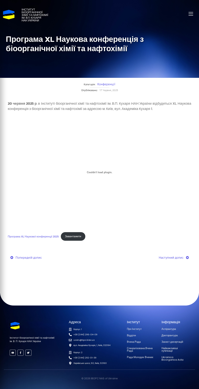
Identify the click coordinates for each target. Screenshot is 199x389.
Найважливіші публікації (169, 349)
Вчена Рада (134, 342)
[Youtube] (13, 353)
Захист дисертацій (172, 342)
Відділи (131, 335)
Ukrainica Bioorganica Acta (172, 358)
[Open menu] (191, 14)
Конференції (106, 84)
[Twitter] (28, 353)
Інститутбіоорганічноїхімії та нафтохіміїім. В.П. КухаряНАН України (35, 15)
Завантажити (73, 236)
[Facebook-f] (20, 353)
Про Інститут (134, 329)
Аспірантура (168, 329)
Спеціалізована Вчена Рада (140, 349)
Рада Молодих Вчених (140, 357)
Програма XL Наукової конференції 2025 (33, 236)
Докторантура (169, 335)
